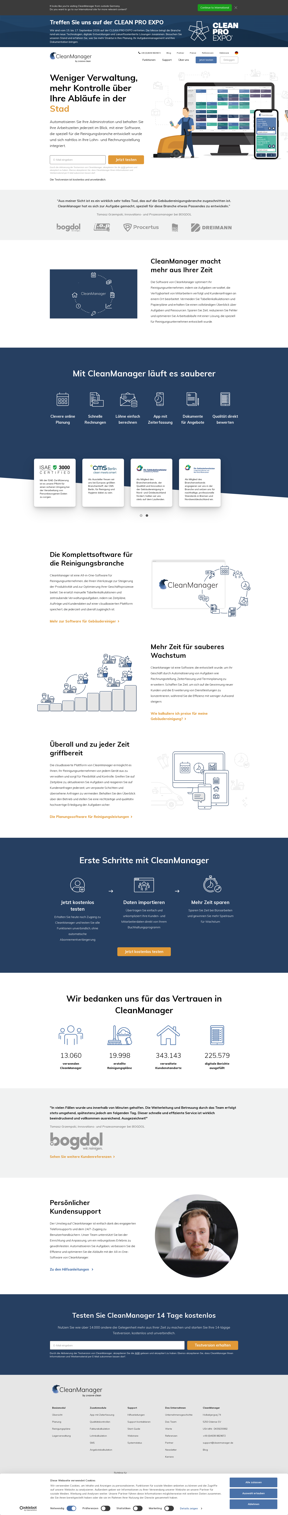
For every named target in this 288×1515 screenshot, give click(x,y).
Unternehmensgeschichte (178, 1414)
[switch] (105, 1508)
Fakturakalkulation (100, 1428)
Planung (56, 1421)
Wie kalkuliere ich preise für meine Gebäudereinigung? (179, 716)
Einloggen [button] (229, 59)
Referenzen (208, 53)
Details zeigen (189, 1508)
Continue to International (214, 7)
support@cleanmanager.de (218, 1442)
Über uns (183, 59)
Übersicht (57, 1414)
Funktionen (149, 59)
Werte (168, 1428)
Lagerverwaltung (61, 1435)
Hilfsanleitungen (136, 1414)
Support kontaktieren (139, 1421)
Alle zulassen (254, 1482)
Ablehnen (253, 1504)
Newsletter (171, 1449)
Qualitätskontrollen (100, 1421)
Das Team (170, 1421)
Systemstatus (135, 1442)
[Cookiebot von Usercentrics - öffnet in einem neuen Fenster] (28, 1508)
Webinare (224, 53)
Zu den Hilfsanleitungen (70, 1269)
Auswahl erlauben (253, 1493)
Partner (180, 53)
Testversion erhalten (213, 1345)
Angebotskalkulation (101, 1449)
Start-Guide (134, 1428)
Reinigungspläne (61, 1428)
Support (167, 59)
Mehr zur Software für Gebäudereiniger (83, 621)
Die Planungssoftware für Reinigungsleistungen (89, 817)
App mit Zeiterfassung (102, 1414)
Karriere (169, 1456)
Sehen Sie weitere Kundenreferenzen (81, 1157)
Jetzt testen (206, 59)
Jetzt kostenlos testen (144, 951)
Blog (168, 53)
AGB (123, 167)
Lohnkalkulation (98, 1435)
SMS (92, 1442)
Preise (193, 53)
